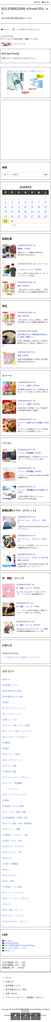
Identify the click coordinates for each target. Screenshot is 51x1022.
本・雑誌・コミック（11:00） (28, 606)
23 (5, 216)
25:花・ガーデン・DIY (11, 852)
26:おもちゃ (7, 858)
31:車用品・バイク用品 (12, 887)
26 (25, 216)
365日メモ (8, 950)
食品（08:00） (24, 286)
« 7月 (14, 225)
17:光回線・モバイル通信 (13, 806)
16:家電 (5, 800)
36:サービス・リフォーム (13, 915)
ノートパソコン (12, 789)
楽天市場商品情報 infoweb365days (19, 945)
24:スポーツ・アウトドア (13, 846)
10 (12, 206)
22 (45, 211)
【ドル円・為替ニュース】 (15, 948)
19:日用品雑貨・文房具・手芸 (15, 817)
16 (5, 211)
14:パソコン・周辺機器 (12, 783)
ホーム (6, 29)
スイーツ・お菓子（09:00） (29, 385)
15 (45, 206)
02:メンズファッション (12, 714)
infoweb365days (11, 943)
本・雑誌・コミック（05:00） (28, 588)
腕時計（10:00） (25, 248)
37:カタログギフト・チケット (15, 921)
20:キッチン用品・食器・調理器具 (17, 823)
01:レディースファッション (14, 708)
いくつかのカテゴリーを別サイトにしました (21, 657)
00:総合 (5, 702)
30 (5, 221)
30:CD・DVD (8, 881)
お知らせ (6, 679)
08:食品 (5, 748)
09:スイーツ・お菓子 (11, 754)
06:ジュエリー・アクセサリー (15, 737)
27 (32, 216)
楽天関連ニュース (9, 685)
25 (19, 216)
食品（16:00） (24, 355)
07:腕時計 (6, 742)
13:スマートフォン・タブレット (16, 777)
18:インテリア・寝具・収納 (14, 812)
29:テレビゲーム (9, 875)
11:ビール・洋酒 (9, 766)
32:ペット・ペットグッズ (13, 892)
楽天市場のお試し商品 (11, 691)
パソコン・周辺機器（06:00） (30, 471)
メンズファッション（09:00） (30, 269)
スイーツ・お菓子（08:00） (29, 404)
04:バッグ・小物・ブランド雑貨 (16, 725)
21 (39, 211)
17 (12, 211)
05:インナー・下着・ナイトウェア (17, 731)
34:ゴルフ (6, 904)
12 (25, 206)
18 (19, 211)
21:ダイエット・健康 (11, 829)
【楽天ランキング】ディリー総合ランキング (26, 71)
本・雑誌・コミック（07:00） (28, 625)
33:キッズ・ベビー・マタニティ (16, 898)
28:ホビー (6, 869)
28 (38, 216)
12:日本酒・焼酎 (9, 771)
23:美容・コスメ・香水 (12, 840)
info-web (8, 941)
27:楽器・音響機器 (10, 864)
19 (25, 211)
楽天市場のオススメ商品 (12, 696)
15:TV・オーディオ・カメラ (14, 794)
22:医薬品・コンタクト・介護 (15, 835)
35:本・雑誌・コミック (12, 910)
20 (32, 211)
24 (12, 216)
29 (45, 216)
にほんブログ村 (18, 44)
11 (19, 206)
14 (39, 206)
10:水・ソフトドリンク (12, 760)
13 (32, 206)
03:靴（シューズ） (10, 719)
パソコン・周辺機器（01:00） (30, 453)
